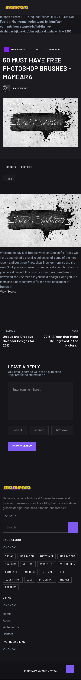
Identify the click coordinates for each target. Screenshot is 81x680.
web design (67, 564)
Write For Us (11, 627)
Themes (65, 579)
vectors (28, 564)
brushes (11, 166)
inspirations (67, 556)
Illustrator (13, 579)
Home (7, 614)
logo (30, 579)
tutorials (11, 571)
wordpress (47, 564)
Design (9, 556)
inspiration (27, 556)
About (7, 620)
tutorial (47, 571)
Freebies (26, 166)
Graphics (11, 564)
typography (46, 579)
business (30, 571)
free (62, 571)
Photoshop (47, 556)
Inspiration (18, 49)
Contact (8, 634)
